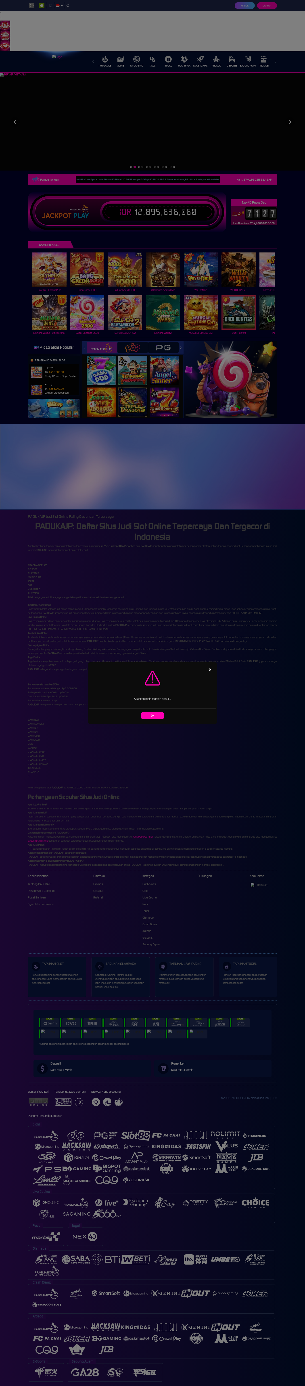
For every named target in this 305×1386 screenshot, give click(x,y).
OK (152, 715)
